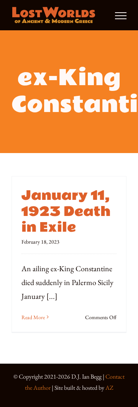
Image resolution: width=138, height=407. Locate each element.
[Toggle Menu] (121, 15)
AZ (109, 388)
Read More (33, 317)
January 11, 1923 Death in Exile (65, 211)
